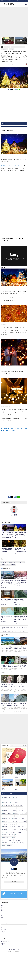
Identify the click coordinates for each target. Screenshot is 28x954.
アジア (2, 905)
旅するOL (14, 515)
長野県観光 (12, 49)
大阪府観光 (5, 829)
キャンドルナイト (13, 562)
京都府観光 (10, 845)
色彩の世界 (16, 813)
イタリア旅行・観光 (14, 829)
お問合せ (2, 944)
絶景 (14, 837)
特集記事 (2, 927)
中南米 (2, 910)
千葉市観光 (23, 813)
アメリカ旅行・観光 (11, 832)
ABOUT (14, 881)
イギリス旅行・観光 (7, 797)
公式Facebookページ (5, 941)
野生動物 (19, 832)
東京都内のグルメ (6, 837)
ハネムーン (21, 810)
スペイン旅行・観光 (15, 802)
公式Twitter (3, 943)
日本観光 (5, 824)
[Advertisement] (14, 21)
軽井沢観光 (22, 562)
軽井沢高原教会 (5, 49)
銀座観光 (5, 826)
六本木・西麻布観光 (7, 813)
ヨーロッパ (3, 907)
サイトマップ (3, 926)
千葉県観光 (15, 818)
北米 (2, 909)
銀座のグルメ (5, 802)
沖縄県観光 (5, 810)
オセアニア (3, 912)
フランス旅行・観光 (14, 821)
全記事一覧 (3, 931)
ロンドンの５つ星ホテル (8, 840)
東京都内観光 (18, 840)
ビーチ (20, 824)
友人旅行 (5, 821)
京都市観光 (23, 829)
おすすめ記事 (3, 929)
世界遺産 (22, 818)
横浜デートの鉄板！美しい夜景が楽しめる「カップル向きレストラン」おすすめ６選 (14, 628)
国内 (2, 46)
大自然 (15, 797)
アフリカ (2, 915)
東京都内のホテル (6, 818)
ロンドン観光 (13, 810)
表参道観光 (11, 834)
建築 (4, 845)
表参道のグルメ (19, 805)
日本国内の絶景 (13, 824)
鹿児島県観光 (12, 826)
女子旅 (4, 834)
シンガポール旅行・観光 (8, 805)
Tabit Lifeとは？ (11, 949)
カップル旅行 (5, 562)
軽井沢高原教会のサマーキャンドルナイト (10, 165)
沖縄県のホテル (21, 826)
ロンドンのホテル (19, 834)
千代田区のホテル (6, 842)
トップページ (3, 932)
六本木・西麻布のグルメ (18, 842)
